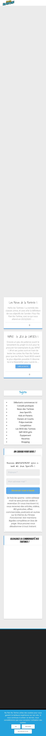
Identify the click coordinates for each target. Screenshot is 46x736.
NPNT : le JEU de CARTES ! (23, 336)
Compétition (25, 425)
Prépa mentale (25, 422)
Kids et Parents (25, 415)
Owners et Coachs (25, 418)
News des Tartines (25, 409)
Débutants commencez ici (25, 402)
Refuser (28, 726)
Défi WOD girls (25, 432)
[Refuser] (43, 723)
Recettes (25, 438)
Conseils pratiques (25, 405)
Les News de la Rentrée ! (23, 302)
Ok (16, 726)
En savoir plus (23, 731)
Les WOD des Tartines (25, 428)
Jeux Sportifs (25, 412)
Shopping (25, 442)
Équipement (25, 435)
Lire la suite (23, 366)
